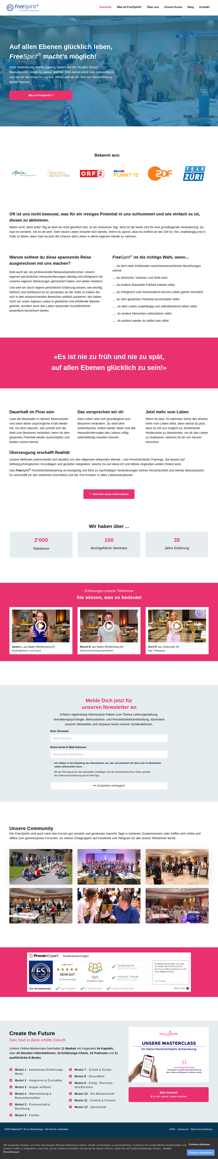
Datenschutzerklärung (70, 775)
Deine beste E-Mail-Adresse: (68, 747)
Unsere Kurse (173, 7)
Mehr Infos (179, 988)
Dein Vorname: (59, 731)
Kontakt (204, 7)
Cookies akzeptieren (201, 1152)
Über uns (153, 7)
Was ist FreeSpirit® (129, 7)
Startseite (105, 7)
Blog (191, 7)
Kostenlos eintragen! (111, 785)
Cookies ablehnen (199, 1144)
